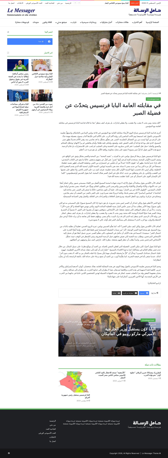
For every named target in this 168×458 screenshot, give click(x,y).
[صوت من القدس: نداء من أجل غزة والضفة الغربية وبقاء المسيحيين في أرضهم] (41, 95)
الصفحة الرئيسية (152, 22)
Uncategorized (153, 99)
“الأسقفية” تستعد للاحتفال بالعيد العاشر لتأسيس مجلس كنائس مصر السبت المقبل (110, 375)
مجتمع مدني (62, 22)
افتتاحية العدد (49, 3)
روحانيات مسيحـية (89, 22)
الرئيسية (68, 3)
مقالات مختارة (122, 22)
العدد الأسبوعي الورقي (34, 3)
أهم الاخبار (138, 22)
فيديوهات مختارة (22, 22)
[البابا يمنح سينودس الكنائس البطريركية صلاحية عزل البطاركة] (41, 65)
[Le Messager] (84, 12)
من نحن (60, 3)
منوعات (36, 22)
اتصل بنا (11, 3)
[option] (109, 330)
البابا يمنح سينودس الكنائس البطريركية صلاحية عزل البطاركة (107, 3)
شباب (74, 22)
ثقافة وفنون (47, 22)
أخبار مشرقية (107, 22)
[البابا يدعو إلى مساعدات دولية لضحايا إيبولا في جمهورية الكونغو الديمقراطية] (17, 95)
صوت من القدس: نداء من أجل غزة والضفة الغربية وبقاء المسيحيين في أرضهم (42, 107)
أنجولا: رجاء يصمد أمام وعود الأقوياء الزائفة (133, 334)
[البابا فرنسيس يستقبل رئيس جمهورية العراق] (74, 381)
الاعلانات (20, 3)
